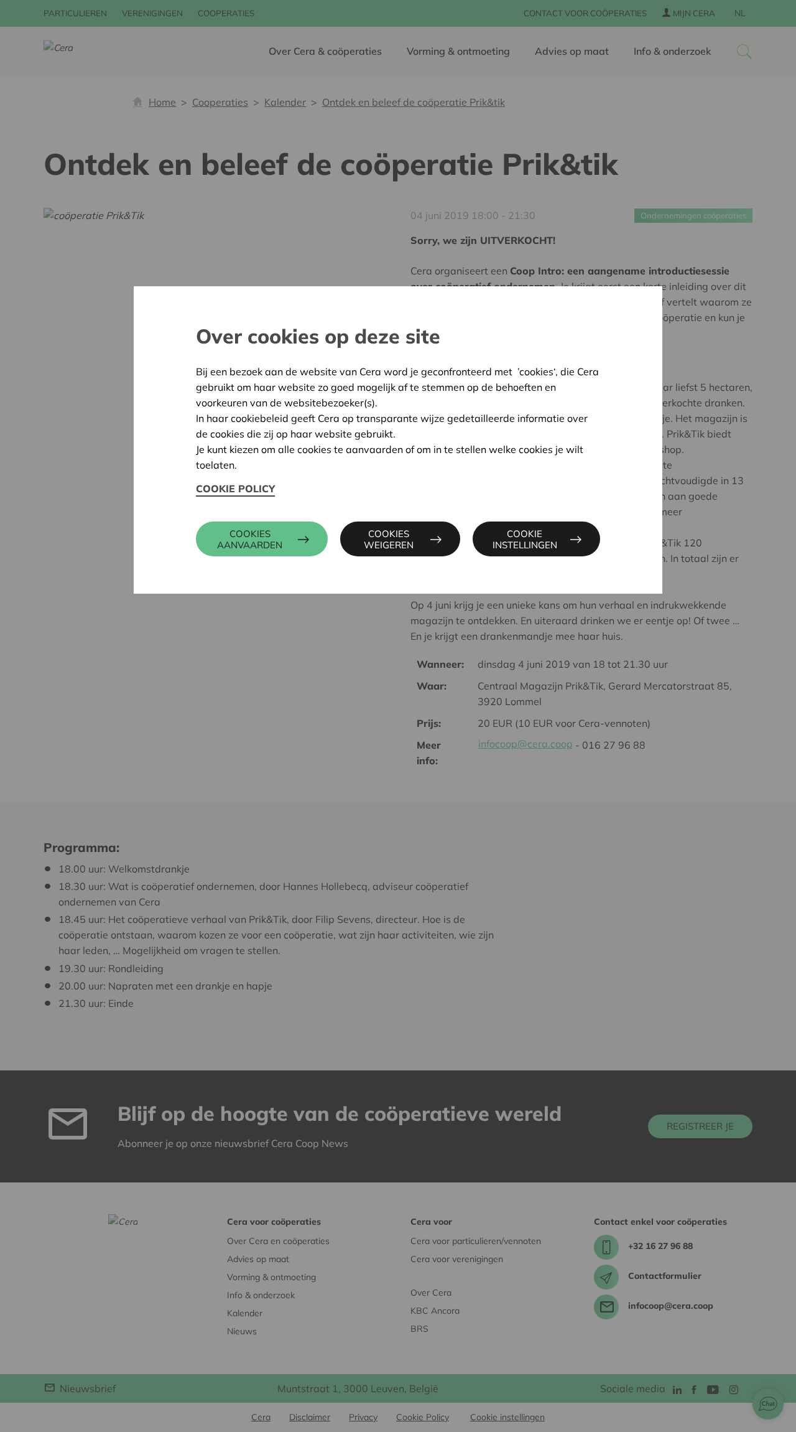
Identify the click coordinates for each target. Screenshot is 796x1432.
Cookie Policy (235, 488)
